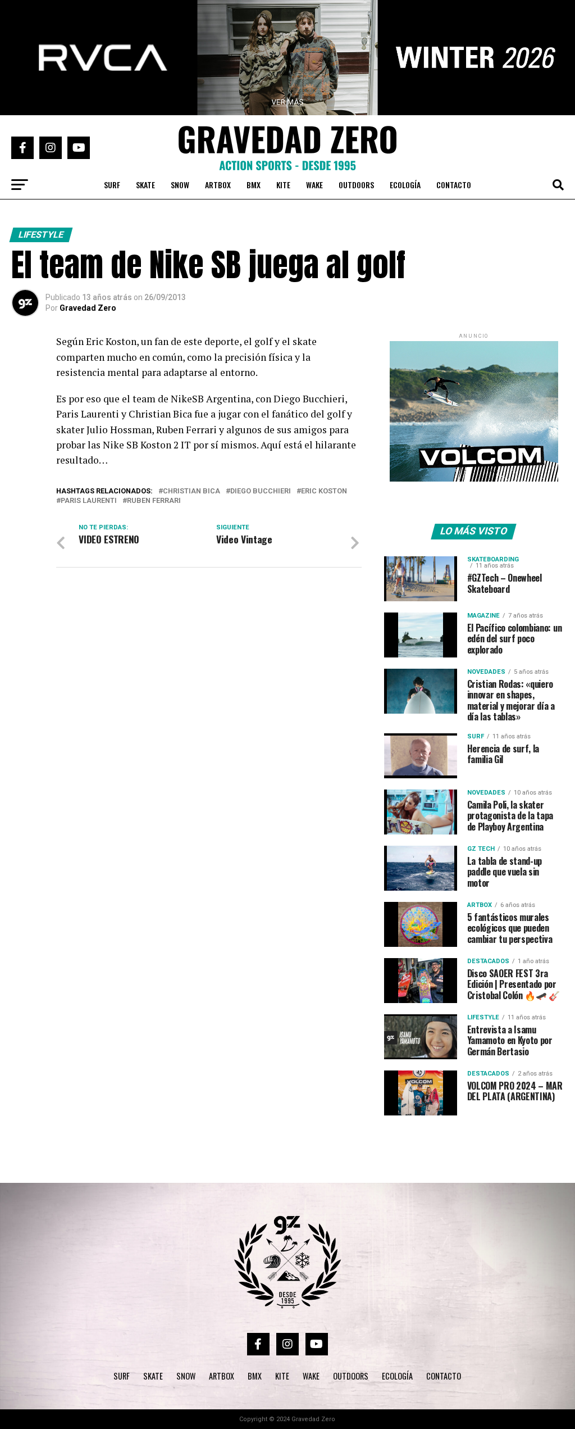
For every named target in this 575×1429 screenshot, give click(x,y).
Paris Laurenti (89, 501)
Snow (180, 184)
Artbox (218, 184)
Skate (145, 184)
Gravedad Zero (88, 307)
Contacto (453, 184)
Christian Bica (191, 491)
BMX (254, 184)
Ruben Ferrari (154, 501)
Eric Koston (324, 491)
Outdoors (356, 184)
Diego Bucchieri (260, 491)
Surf (112, 184)
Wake (314, 184)
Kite (283, 184)
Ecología (405, 184)
